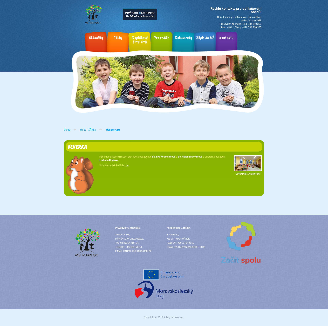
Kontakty (226, 37)
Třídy (118, 37)
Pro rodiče (161, 37)
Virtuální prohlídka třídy (248, 174)
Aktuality (96, 37)
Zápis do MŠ (205, 37)
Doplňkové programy (140, 39)
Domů (67, 130)
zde (127, 165)
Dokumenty (183, 37)
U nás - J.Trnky (88, 130)
